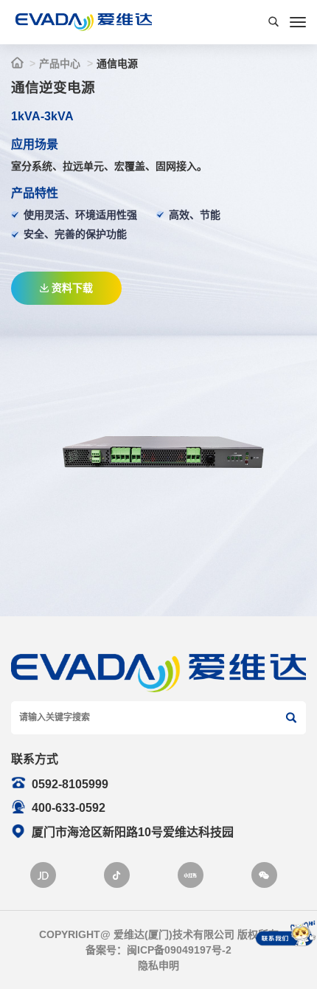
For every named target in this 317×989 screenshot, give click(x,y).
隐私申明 (158, 965)
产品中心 (59, 63)
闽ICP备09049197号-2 (179, 950)
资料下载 (72, 288)
